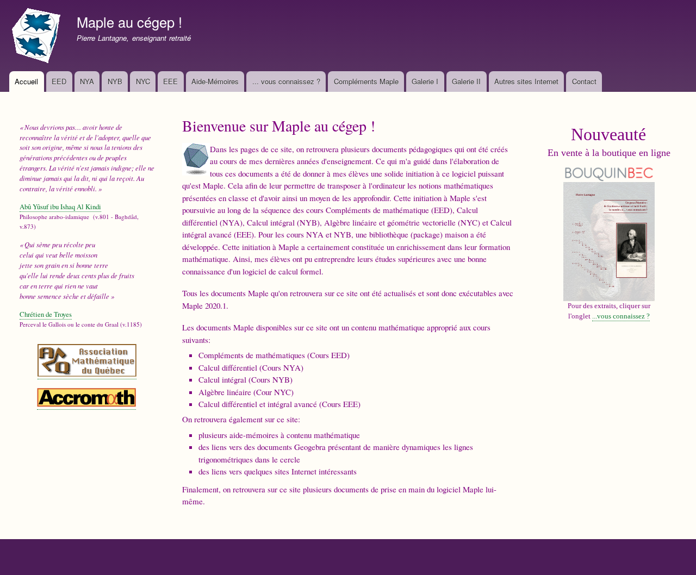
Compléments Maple (366, 81)
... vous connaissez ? (286, 81)
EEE (170, 81)
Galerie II (466, 81)
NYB (115, 81)
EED (59, 81)
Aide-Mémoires (215, 81)
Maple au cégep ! (129, 22)
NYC (143, 81)
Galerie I (425, 81)
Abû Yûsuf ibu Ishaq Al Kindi (60, 206)
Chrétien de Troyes (46, 314)
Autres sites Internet (526, 81)
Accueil (26, 81)
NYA (87, 81)
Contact (584, 81)
